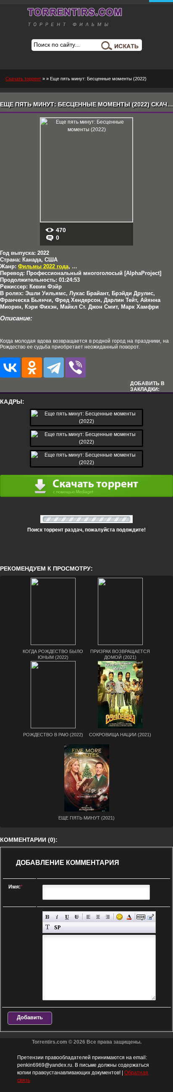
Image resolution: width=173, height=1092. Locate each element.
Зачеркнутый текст (76, 917)
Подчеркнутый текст (67, 917)
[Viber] (76, 367)
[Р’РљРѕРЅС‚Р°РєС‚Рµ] (10, 367)
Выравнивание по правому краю (108, 917)
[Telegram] (54, 367)
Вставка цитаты (150, 917)
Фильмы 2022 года (43, 266)
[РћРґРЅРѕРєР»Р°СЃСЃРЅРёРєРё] (32, 367)
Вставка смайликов (119, 917)
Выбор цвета (129, 917)
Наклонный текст (57, 917)
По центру (98, 917)
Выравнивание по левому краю (88, 917)
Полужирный (47, 917)
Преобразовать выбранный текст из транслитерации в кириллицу (47, 927)
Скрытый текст (141, 917)
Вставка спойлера (57, 927)
